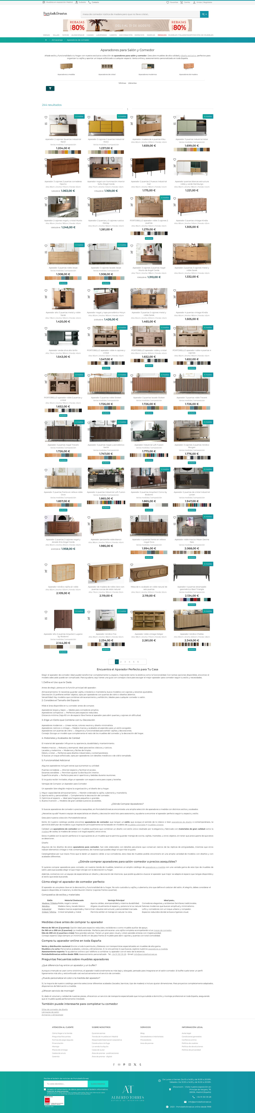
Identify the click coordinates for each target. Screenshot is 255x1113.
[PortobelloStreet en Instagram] (130, 1064)
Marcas (151, 35)
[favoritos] (46, 117)
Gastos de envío (59, 1053)
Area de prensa (146, 1043)
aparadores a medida (155, 867)
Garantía (56, 1057)
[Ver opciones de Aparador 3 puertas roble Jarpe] (46, 252)
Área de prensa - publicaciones (105, 1053)
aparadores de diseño (182, 822)
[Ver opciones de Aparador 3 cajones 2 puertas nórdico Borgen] (174, 429)
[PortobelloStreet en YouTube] (119, 1064)
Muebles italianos (178, 35)
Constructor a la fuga (101, 1043)
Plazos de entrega (60, 1050)
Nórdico (46, 906)
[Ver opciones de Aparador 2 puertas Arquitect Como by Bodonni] (132, 476)
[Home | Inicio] (46, 40)
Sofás (65, 35)
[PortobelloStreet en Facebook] (114, 1064)
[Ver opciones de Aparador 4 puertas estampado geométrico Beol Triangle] (174, 571)
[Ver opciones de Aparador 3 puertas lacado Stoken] (132, 382)
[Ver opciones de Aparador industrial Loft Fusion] (132, 429)
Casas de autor (98, 1050)
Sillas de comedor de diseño (55, 1009)
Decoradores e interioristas (151, 1037)
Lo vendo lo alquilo (100, 1047)
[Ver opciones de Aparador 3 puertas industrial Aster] (174, 124)
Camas (90, 35)
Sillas (56, 35)
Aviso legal (186, 1033)
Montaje (55, 1047)
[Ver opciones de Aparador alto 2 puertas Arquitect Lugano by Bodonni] (46, 618)
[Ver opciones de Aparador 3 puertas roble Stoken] (89, 382)
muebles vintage (155, 824)
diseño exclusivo (188, 55)
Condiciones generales (191, 1037)
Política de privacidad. (83, 1094)
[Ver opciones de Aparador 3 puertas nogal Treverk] (46, 429)
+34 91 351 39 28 (119, 954)
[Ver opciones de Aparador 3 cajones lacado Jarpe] (89, 252)
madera (45, 831)
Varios (113, 35)
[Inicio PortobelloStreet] (54, 15)
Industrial (46, 909)
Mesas (46, 35)
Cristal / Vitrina (49, 912)
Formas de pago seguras (62, 1040)
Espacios (139, 35)
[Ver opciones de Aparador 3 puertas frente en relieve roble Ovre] (46, 476)
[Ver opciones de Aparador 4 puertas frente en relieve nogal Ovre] (132, 524)
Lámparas (101, 35)
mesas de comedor (162, 930)
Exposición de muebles (200, 35)
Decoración (125, 35)
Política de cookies (190, 1043)
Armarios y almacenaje (52, 1015)
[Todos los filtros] (50, 88)
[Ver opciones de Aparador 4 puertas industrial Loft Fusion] (89, 476)
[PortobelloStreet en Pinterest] (125, 1064)
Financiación (57, 1043)
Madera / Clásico (50, 903)
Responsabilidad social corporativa (107, 1040)
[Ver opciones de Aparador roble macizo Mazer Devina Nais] (174, 524)
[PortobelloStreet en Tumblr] (140, 1064)
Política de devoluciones (192, 1047)
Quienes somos (98, 1033)
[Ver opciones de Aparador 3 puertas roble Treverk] (174, 382)
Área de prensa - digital (102, 1057)
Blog (142, 1033)
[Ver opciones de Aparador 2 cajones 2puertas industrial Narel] (46, 124)
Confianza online (189, 1040)
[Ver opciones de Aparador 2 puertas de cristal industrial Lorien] (174, 476)
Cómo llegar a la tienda (62, 1033)
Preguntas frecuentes (61, 1037)
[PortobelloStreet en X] (135, 1064)
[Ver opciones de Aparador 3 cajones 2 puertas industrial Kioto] (89, 124)
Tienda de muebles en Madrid (105, 1037)
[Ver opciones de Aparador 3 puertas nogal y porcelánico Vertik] (89, 429)
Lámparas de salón (50, 1012)
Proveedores (145, 1040)
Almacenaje (77, 35)
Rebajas (162, 35)
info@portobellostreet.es (145, 954)
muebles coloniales (137, 824)
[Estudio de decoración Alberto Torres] (127, 1101)
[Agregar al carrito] (132, 124)
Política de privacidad (191, 1050)
